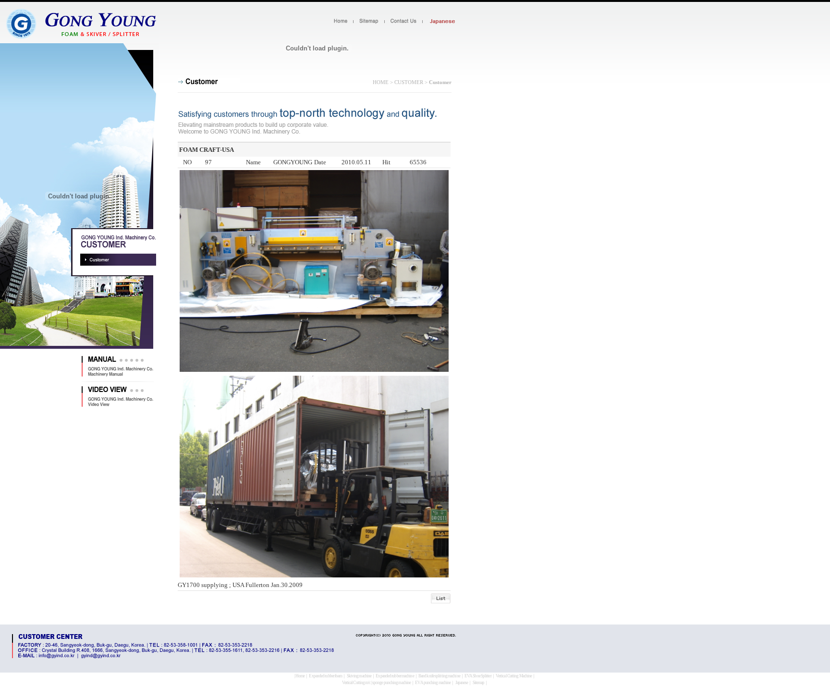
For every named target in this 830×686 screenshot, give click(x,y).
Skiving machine (359, 676)
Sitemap (479, 682)
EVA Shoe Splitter (477, 676)
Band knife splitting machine (439, 676)
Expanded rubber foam (325, 676)
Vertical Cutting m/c (356, 682)
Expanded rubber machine (395, 676)
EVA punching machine (433, 682)
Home (300, 676)
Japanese (461, 682)
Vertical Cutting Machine (514, 676)
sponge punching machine (391, 682)
